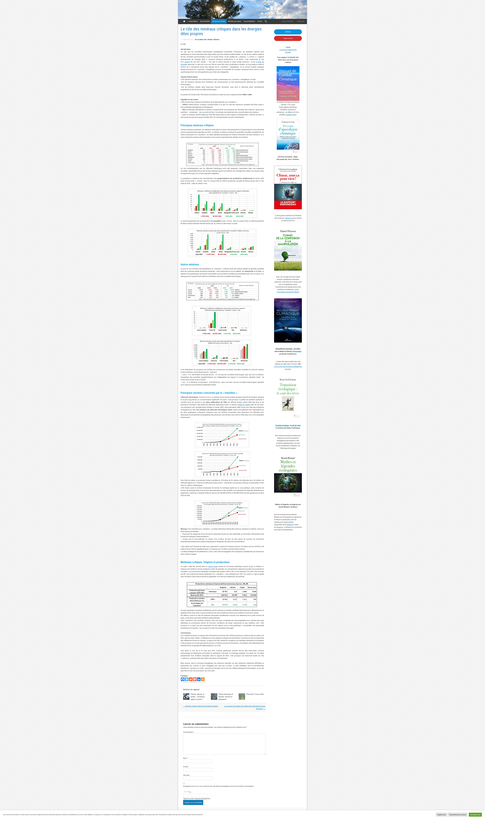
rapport (187, 62)
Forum (260, 21)
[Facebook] (182, 679)
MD (204, 682)
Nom (185, 758)
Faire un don (288, 38)
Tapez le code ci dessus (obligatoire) (196, 799)
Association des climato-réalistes (267, 11)
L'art (286, 115)
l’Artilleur (289, 525)
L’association (193, 21)
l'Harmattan (297, 351)
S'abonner (300, 21)
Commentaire (188, 732)
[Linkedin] (199, 679)
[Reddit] (190, 679)
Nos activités (205, 21)
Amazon (280, 527)
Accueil (184, 21)
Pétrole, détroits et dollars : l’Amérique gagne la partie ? (198, 696)
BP (252, 566)
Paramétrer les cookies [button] (457, 815)
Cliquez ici (289, 218)
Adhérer (288, 32)
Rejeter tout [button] (441, 815)
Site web (186, 775)
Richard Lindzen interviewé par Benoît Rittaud (200, 706)
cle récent (214, 566)
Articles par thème (218, 21)
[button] (266, 21)
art (209, 566)
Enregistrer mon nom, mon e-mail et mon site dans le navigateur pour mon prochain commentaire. (218, 786)
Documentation (249, 21)
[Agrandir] (298, 378)
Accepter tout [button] (475, 815)
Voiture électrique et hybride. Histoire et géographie (226, 696)
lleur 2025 (292, 115)
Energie (200, 682)
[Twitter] (186, 679)
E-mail (186, 767)
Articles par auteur (234, 21)
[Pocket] (195, 679)
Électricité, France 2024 (255, 694)
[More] (203, 679)
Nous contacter (287, 21)
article (200, 117)
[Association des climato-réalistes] (267, 7)
